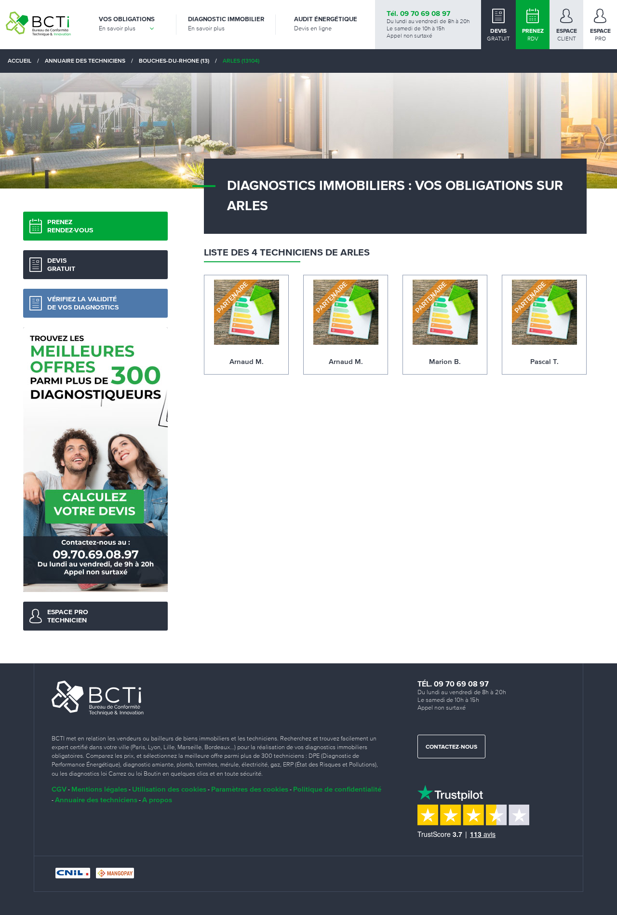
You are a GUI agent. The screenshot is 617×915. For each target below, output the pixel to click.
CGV (59, 789)
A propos (157, 799)
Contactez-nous (451, 747)
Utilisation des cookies (169, 789)
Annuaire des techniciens (96, 799)
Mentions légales (99, 789)
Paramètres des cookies (249, 789)
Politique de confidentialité (337, 789)
